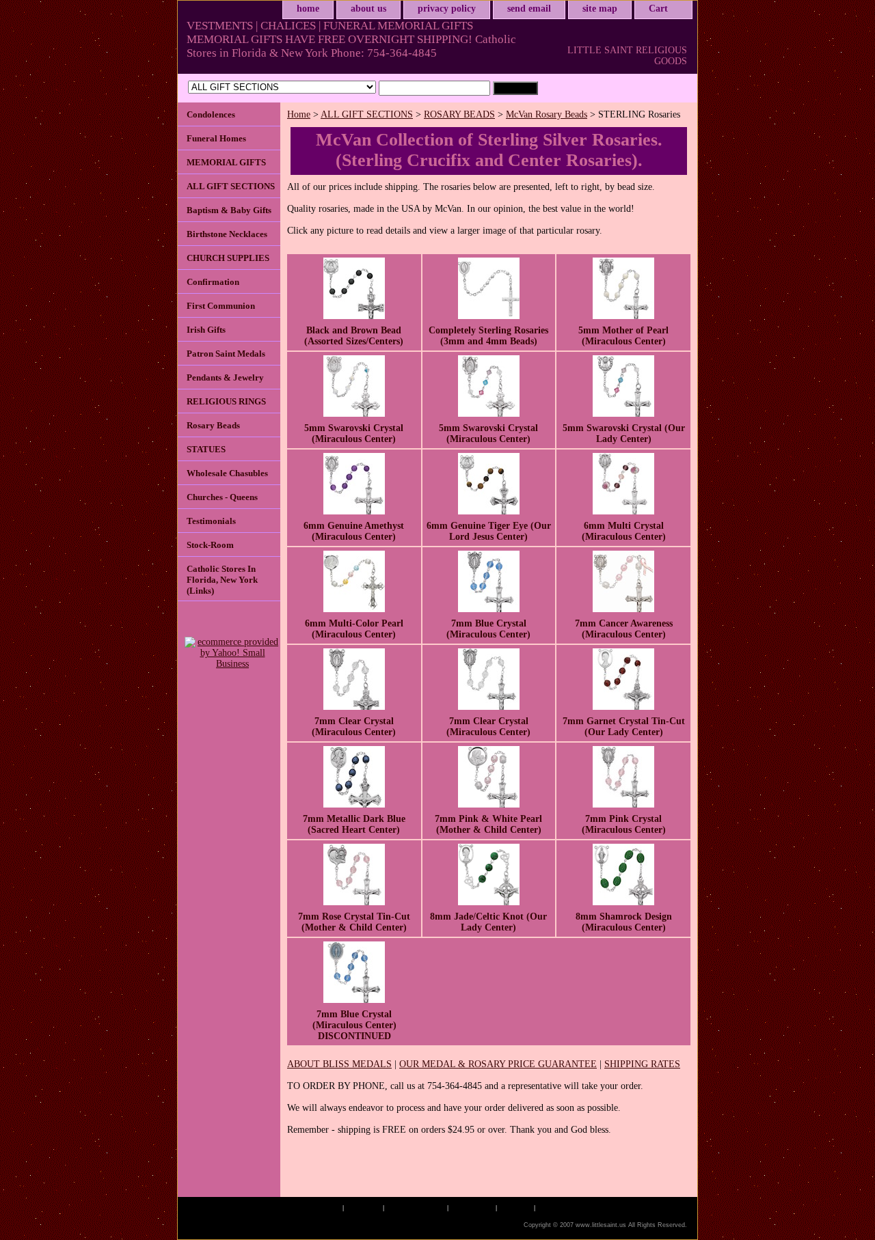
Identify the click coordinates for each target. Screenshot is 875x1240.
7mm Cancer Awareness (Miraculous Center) (624, 628)
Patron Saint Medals (226, 353)
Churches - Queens (222, 497)
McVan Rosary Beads (546, 114)
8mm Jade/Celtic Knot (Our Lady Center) (488, 922)
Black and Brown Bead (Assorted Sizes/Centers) (353, 335)
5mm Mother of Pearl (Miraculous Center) (623, 335)
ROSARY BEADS (459, 114)
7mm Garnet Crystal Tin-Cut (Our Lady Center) (624, 726)
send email (529, 8)
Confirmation (213, 282)
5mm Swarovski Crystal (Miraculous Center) (353, 433)
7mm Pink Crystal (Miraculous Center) (624, 824)
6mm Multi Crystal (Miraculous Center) (624, 531)
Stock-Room (210, 545)
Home (298, 114)
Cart (658, 8)
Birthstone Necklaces (227, 234)
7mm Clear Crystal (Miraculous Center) (354, 726)
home (308, 8)
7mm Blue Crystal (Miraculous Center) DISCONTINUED (354, 1025)
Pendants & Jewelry (225, 377)
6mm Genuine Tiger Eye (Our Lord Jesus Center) (489, 531)
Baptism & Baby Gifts (229, 210)
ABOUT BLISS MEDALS (339, 1064)
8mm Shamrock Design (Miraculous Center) (624, 922)
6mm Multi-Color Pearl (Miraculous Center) (354, 628)
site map (599, 8)
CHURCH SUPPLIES (228, 258)
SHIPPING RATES (642, 1064)
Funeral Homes (216, 138)
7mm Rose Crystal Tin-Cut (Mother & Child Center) (354, 922)
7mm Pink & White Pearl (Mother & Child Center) (488, 824)
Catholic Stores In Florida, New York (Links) (222, 580)
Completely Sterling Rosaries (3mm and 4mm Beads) (488, 335)
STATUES (206, 449)
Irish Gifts (206, 330)
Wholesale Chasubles (227, 473)
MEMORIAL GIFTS (226, 162)
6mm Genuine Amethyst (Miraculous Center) (354, 531)
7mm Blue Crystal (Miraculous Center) (488, 628)
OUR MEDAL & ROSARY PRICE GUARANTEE (498, 1064)
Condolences (211, 114)
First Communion (221, 306)
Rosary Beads (213, 425)
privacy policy (447, 8)
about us (368, 8)
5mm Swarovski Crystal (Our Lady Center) (624, 433)
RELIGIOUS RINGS (226, 401)
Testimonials (211, 521)
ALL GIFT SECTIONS (367, 114)
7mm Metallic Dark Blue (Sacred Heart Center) (354, 824)
